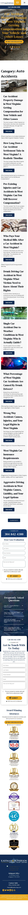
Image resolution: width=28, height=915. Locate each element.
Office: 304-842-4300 (14, 885)
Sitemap (25, 897)
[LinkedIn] (10, 890)
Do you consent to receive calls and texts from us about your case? (13, 570)
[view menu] (24, 3)
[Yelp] (15, 890)
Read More (9, 131)
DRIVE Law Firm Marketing (16, 898)
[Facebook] (3, 890)
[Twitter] (6, 890)
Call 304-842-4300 (14, 7)
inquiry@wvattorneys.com (14, 887)
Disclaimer (14, 897)
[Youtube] (8, 890)
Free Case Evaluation (14, 41)
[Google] (12, 890)
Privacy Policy (20, 897)
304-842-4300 (14, 534)
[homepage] (7, 3)
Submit (15, 576)
